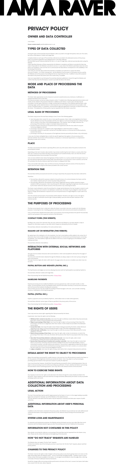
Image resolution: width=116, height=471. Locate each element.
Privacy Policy (57, 275)
